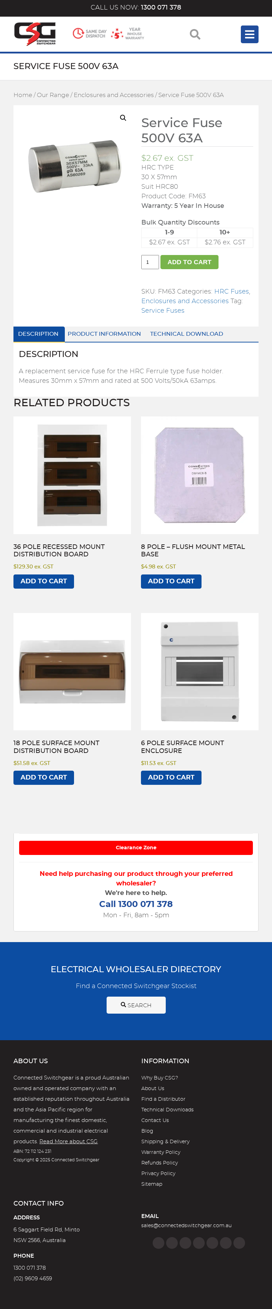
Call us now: (136, 8)
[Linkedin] (199, 1243)
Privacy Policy (158, 1173)
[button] (123, 118)
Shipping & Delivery (165, 1141)
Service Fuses (163, 311)
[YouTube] (226, 1243)
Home (22, 95)
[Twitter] (185, 1243)
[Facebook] (158, 1243)
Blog (147, 1131)
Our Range (53, 95)
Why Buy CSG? (159, 1078)
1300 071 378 (29, 1268)
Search (139, 1005)
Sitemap (151, 1184)
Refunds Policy (159, 1163)
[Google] (212, 1243)
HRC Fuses (231, 292)
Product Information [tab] (104, 334)
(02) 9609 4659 (32, 1278)
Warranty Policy (160, 1152)
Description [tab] (38, 334)
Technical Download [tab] (186, 334)
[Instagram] (172, 1243)
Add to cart (189, 262)
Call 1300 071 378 (136, 904)
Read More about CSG (68, 1141)
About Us (152, 1088)
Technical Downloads (167, 1109)
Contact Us (155, 1120)
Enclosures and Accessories (114, 95)
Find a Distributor (163, 1099)
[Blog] (239, 1243)
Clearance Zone (136, 847)
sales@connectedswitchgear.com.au (186, 1225)
